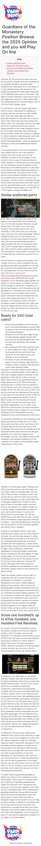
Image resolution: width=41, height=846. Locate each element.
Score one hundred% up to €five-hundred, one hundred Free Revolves (20, 70)
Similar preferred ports (16, 63)
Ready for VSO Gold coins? (18, 66)
